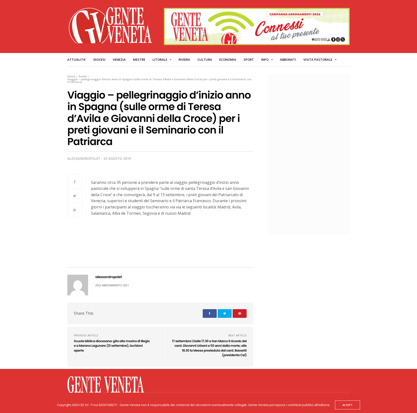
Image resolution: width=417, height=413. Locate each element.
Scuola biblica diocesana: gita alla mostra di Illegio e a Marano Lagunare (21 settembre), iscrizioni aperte (112, 346)
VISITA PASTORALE (317, 59)
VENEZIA (119, 59)
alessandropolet (83, 158)
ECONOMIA (227, 59)
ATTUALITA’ (76, 59)
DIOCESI (99, 59)
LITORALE (160, 59)
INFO (265, 59)
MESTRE (139, 59)
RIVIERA (184, 59)
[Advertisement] (311, 153)
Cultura (204, 59)
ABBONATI (288, 59)
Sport (248, 59)
